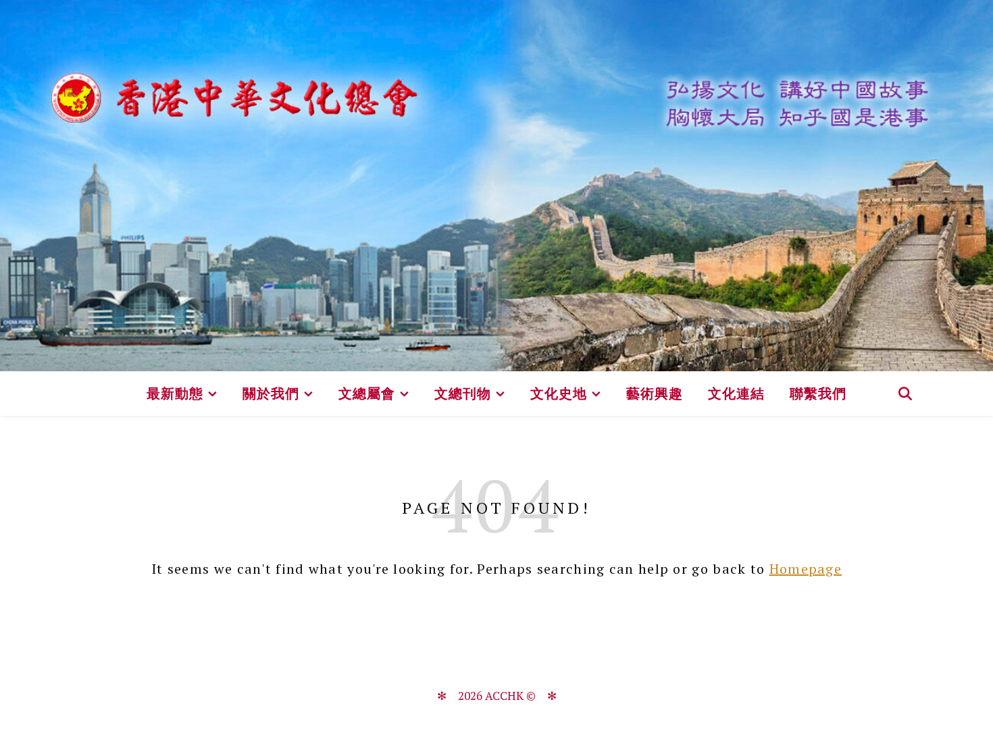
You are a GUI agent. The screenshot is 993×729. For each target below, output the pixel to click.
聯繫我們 (818, 393)
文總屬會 (366, 393)
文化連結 (736, 393)
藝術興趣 (654, 393)
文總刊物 (462, 393)
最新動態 (175, 393)
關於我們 (271, 393)
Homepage (805, 569)
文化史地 (558, 393)
